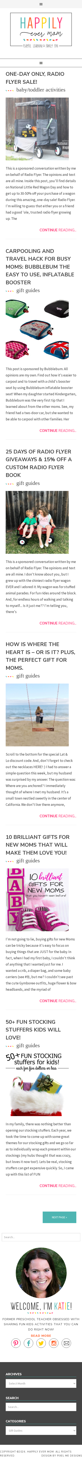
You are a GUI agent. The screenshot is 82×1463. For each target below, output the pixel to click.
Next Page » (59, 1217)
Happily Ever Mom (41, 30)
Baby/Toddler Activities (40, 90)
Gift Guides (28, 290)
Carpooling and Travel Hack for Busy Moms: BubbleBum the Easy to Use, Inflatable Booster (40, 267)
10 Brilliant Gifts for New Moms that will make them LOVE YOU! (38, 845)
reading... (58, 230)
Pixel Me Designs (69, 1455)
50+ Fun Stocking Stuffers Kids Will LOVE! (33, 1030)
